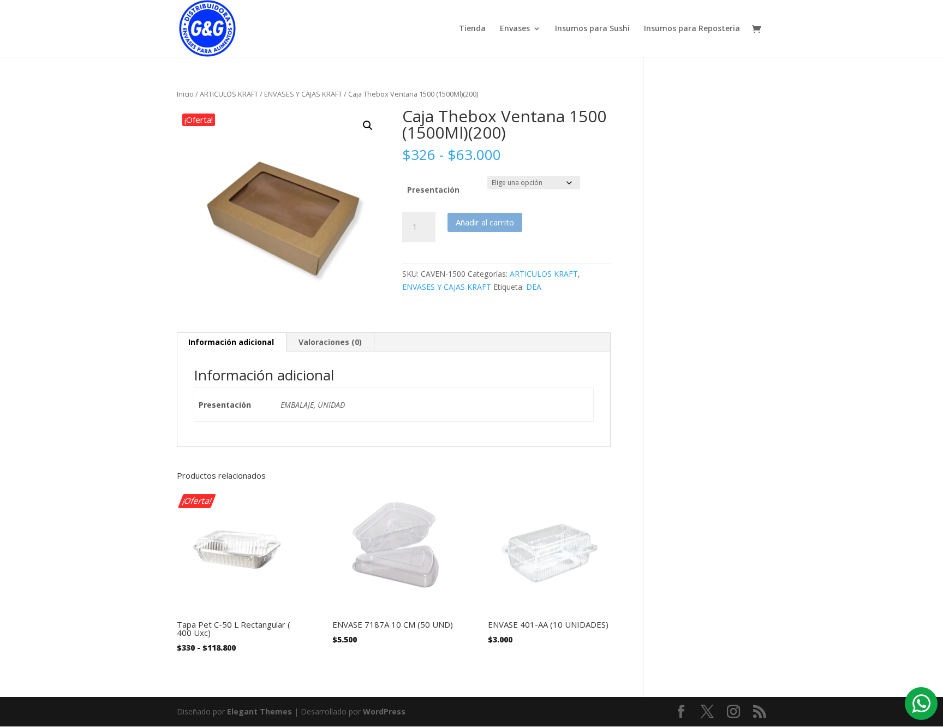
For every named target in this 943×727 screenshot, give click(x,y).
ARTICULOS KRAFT (229, 94)
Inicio (185, 94)
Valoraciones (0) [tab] (330, 342)
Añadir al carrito (485, 222)
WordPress (384, 711)
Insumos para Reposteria (692, 29)
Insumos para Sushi (592, 29)
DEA (533, 287)
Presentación (433, 189)
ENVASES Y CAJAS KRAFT (303, 94)
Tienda (472, 29)
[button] (368, 125)
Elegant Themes (259, 711)
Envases (515, 29)
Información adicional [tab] (231, 342)
